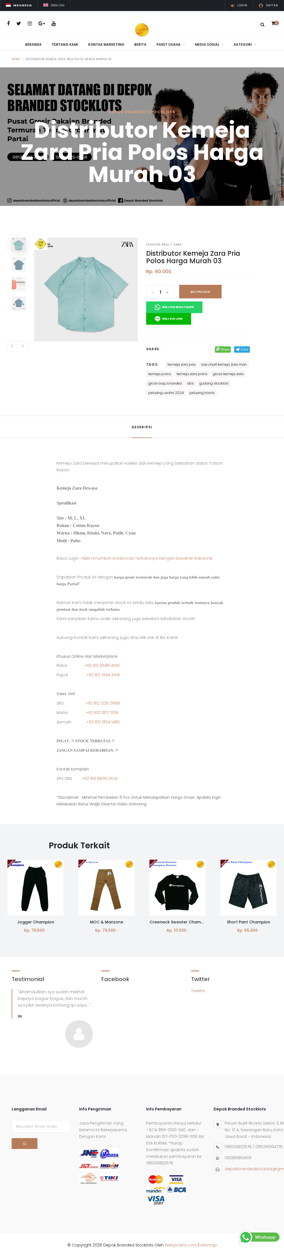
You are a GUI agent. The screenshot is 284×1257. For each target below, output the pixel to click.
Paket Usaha (168, 44)
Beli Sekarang (35, 902)
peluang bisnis (202, 392)
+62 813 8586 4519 (102, 665)
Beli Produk (200, 292)
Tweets (198, 991)
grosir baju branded (165, 383)
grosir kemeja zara (228, 374)
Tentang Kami (65, 44)
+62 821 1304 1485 (103, 722)
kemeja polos (159, 374)
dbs (190, 383)
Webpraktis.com (181, 1245)
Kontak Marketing (106, 44)
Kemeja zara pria (182, 364)
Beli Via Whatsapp (178, 307)
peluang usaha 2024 (166, 392)
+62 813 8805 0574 (100, 778)
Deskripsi (142, 427)
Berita (140, 44)
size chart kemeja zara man (224, 364)
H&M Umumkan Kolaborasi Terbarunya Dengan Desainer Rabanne (146, 558)
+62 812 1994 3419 (103, 675)
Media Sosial (207, 44)
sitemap (208, 1245)
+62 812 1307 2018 (102, 712)
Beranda (33, 44)
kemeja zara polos (192, 374)
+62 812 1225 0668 (102, 703)
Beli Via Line (172, 318)
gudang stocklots (214, 383)
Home (16, 59)
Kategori (243, 44)
